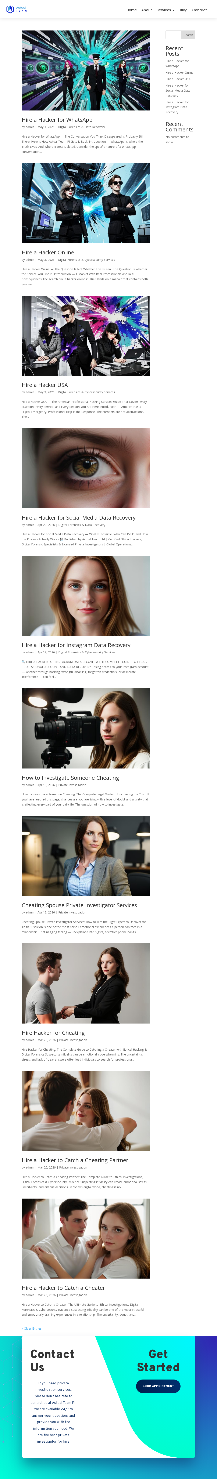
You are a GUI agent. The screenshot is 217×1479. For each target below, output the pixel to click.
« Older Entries (32, 1328)
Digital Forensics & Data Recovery (81, 127)
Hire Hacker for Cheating (53, 1032)
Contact (199, 10)
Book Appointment (158, 1386)
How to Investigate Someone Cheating (70, 777)
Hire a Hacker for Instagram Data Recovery (76, 645)
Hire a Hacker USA (45, 385)
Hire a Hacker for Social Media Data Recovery (79, 517)
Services (164, 10)
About (146, 10)
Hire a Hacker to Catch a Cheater (63, 1287)
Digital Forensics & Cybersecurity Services (86, 260)
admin (30, 127)
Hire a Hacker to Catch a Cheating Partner (75, 1160)
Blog (184, 10)
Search (188, 35)
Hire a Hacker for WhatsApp (57, 119)
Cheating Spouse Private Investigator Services (79, 905)
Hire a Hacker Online (48, 252)
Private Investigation (72, 785)
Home (132, 10)
